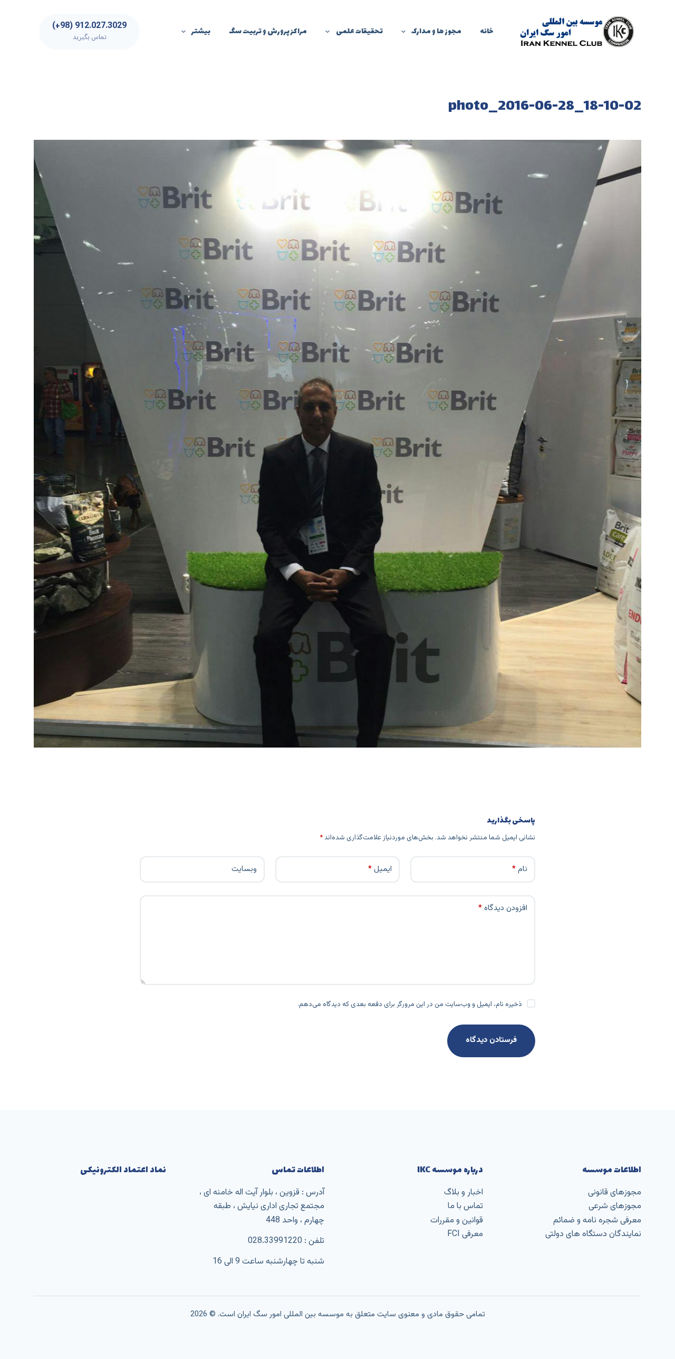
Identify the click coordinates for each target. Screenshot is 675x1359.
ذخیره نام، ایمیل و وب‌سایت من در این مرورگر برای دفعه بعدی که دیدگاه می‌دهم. (409, 1004)
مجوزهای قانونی (614, 1192)
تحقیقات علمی (359, 31)
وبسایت (244, 869)
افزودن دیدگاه (502, 908)
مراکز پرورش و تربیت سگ (268, 31)
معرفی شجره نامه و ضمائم (597, 1220)
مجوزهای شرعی (615, 1206)
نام (519, 869)
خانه (487, 31)
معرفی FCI (465, 1234)
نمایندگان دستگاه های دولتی (593, 1234)
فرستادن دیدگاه (491, 1040)
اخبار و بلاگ (463, 1192)
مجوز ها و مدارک (436, 31)
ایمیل (380, 869)
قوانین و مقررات (456, 1220)
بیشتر (200, 31)
